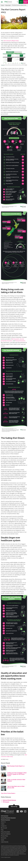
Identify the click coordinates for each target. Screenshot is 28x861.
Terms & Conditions (5, 834)
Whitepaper (6, 802)
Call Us (21, 1)
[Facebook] (17, 811)
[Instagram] (25, 811)
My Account (4, 828)
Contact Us (3, 826)
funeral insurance (20, 340)
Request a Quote (26, 2)
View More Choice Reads (8, 793)
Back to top (14, 806)
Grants (2, 840)
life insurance (15, 339)
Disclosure (3, 838)
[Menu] (2, 2)
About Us (3, 822)
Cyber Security (4, 842)
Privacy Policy (4, 836)
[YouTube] (21, 811)
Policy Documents (5, 832)
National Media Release (9, 800)
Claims (2, 824)
